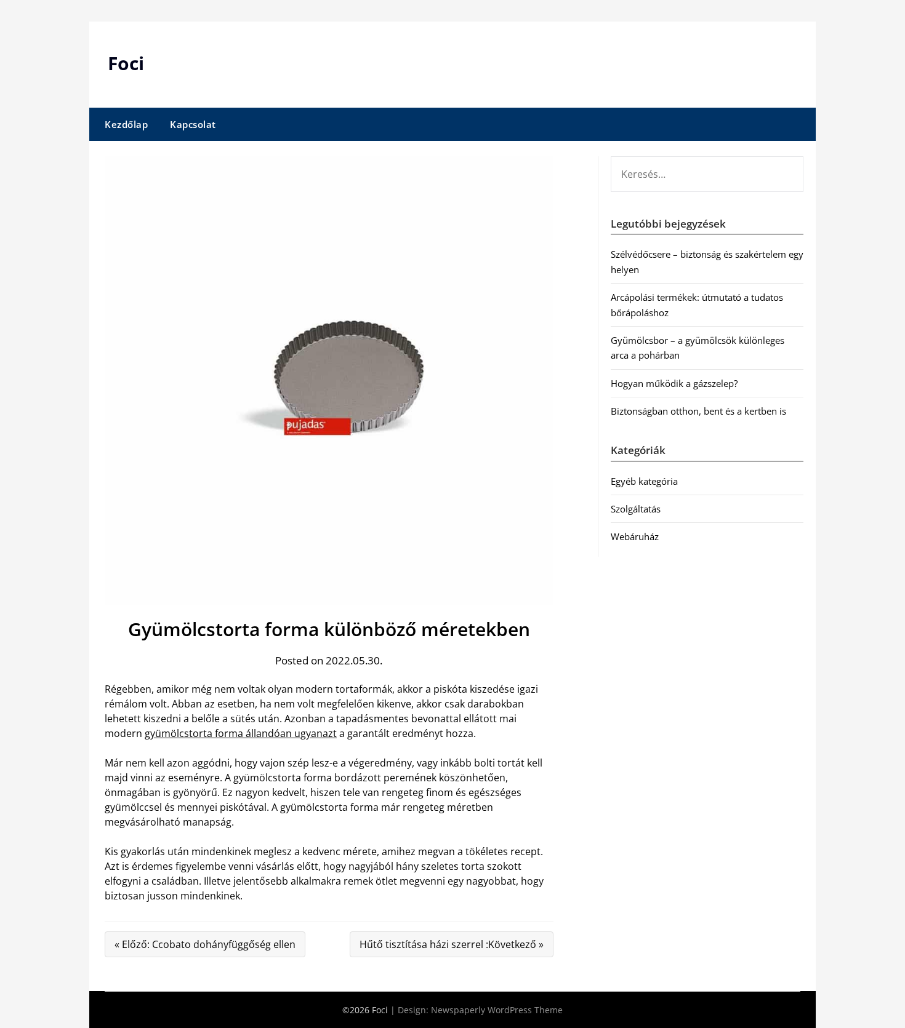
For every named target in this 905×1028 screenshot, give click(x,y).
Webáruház (635, 536)
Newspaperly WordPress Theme (497, 1010)
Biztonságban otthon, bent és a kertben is (698, 411)
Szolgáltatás (636, 509)
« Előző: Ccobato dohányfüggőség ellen (205, 944)
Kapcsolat (193, 124)
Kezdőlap (126, 124)
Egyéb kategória (644, 481)
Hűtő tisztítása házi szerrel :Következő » (452, 944)
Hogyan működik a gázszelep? (674, 383)
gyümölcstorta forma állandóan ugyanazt (241, 733)
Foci (126, 63)
